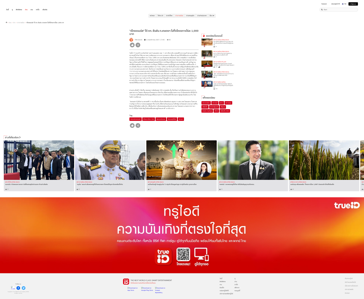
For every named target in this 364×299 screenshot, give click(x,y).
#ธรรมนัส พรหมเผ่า (136, 119)
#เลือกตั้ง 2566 (225, 111)
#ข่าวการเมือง (217, 40)
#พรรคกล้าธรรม (161, 119)
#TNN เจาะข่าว (294, 182)
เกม (32, 10)
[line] (13, 288)
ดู (12, 10)
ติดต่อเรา (347, 293)
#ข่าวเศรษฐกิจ (152, 182)
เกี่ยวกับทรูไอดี (349, 279)
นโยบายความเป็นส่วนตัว (351, 286)
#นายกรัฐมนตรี (214, 107)
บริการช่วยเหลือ (349, 289)
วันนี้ (7, 10)
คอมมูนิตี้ (237, 291)
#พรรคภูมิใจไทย (172, 119)
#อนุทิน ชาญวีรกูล (207, 111)
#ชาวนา (181, 119)
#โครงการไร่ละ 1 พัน (148, 119)
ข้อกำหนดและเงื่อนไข (350, 282)
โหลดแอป (324, 4)
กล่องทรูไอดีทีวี (224, 291)
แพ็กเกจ (237, 287)
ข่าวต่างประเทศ (202, 15)
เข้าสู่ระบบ (353, 4)
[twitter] (23, 288)
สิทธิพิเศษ (19, 10)
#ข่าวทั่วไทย (8, 182)
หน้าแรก (152, 15)
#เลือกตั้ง (205, 107)
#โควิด (216, 111)
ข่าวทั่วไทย (169, 15)
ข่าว (14, 23)
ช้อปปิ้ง (222, 287)
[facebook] (18, 288)
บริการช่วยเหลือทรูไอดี (226, 294)
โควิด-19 (160, 15)
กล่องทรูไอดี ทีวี (335, 4)
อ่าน (26, 10)
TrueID (11, 4)
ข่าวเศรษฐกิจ (190, 15)
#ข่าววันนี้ (215, 103)
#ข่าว (221, 103)
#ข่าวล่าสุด (228, 103)
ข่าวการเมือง (179, 15)
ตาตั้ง (37, 10)
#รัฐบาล (223, 107)
